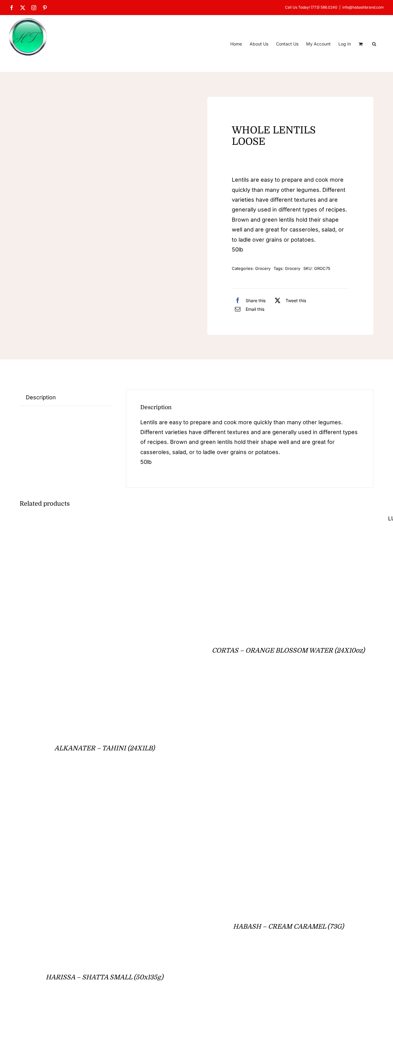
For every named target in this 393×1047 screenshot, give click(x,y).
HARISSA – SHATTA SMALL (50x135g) (104, 977)
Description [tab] (41, 397)
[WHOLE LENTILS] (96, 174)
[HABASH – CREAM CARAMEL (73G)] (280, 790)
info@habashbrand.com (363, 7)
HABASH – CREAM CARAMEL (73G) (288, 926)
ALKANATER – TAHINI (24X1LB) (104, 748)
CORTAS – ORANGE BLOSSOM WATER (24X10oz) (288, 650)
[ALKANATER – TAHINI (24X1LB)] (76, 524)
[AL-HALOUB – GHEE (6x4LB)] (78, 1019)
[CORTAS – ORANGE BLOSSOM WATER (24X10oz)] (262, 524)
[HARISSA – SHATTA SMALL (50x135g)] (72, 790)
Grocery (262, 268)
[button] (374, 43)
